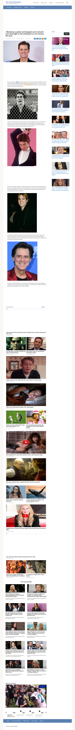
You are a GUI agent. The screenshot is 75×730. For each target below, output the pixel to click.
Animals (32, 7)
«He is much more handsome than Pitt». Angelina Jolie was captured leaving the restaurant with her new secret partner (60, 95)
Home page (9, 7)
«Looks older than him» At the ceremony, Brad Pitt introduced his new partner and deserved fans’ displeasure (60, 157)
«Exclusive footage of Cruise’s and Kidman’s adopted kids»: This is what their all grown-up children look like (59, 79)
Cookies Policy (44, 2)
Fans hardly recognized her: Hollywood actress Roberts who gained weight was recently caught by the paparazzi (60, 110)
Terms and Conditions (59, 2)
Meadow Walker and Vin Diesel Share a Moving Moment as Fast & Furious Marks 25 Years (36, 652)
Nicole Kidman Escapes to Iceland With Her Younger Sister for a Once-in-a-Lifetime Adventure (37, 671)
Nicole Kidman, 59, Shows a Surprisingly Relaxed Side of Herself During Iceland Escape (15, 595)
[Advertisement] (37, 19)
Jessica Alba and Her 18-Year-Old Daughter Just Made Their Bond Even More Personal (36, 614)
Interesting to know (18, 7)
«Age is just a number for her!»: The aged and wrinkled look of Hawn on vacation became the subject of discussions (60, 141)
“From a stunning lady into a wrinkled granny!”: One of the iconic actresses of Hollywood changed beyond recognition (60, 189)
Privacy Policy (36, 2)
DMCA (67, 2)
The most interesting (13, 2)
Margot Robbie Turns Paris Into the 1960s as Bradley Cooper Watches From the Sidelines (36, 633)
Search (53, 31)
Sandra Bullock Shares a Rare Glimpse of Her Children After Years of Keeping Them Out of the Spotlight (15, 633)
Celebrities (26, 7)
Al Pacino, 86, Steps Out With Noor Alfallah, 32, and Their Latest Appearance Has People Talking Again (36, 595)
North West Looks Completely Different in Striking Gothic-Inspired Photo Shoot (15, 671)
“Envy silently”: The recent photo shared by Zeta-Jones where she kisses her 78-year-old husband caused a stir (60, 126)
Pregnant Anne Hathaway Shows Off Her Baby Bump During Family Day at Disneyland (15, 652)
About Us (41, 720)
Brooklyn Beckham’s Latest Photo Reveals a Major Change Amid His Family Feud (14, 614)
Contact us (51, 2)
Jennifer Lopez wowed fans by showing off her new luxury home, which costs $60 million (60, 64)
